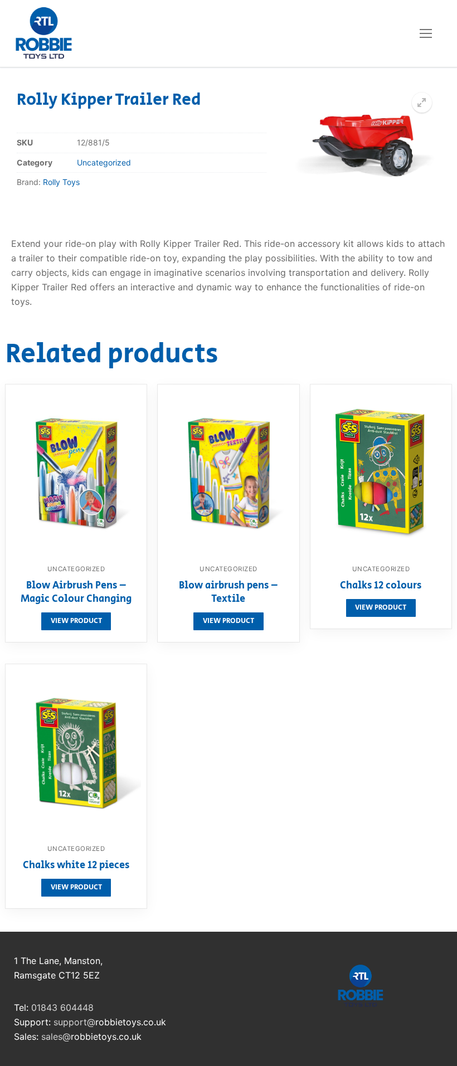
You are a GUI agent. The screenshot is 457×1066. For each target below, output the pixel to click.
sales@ (56, 1036)
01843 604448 (62, 1007)
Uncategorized (104, 162)
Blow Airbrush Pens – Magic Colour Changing (76, 593)
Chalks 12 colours (380, 586)
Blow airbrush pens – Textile (228, 593)
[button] (422, 103)
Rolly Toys (61, 182)
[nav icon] (426, 33)
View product (76, 621)
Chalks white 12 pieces (76, 866)
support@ (74, 1022)
